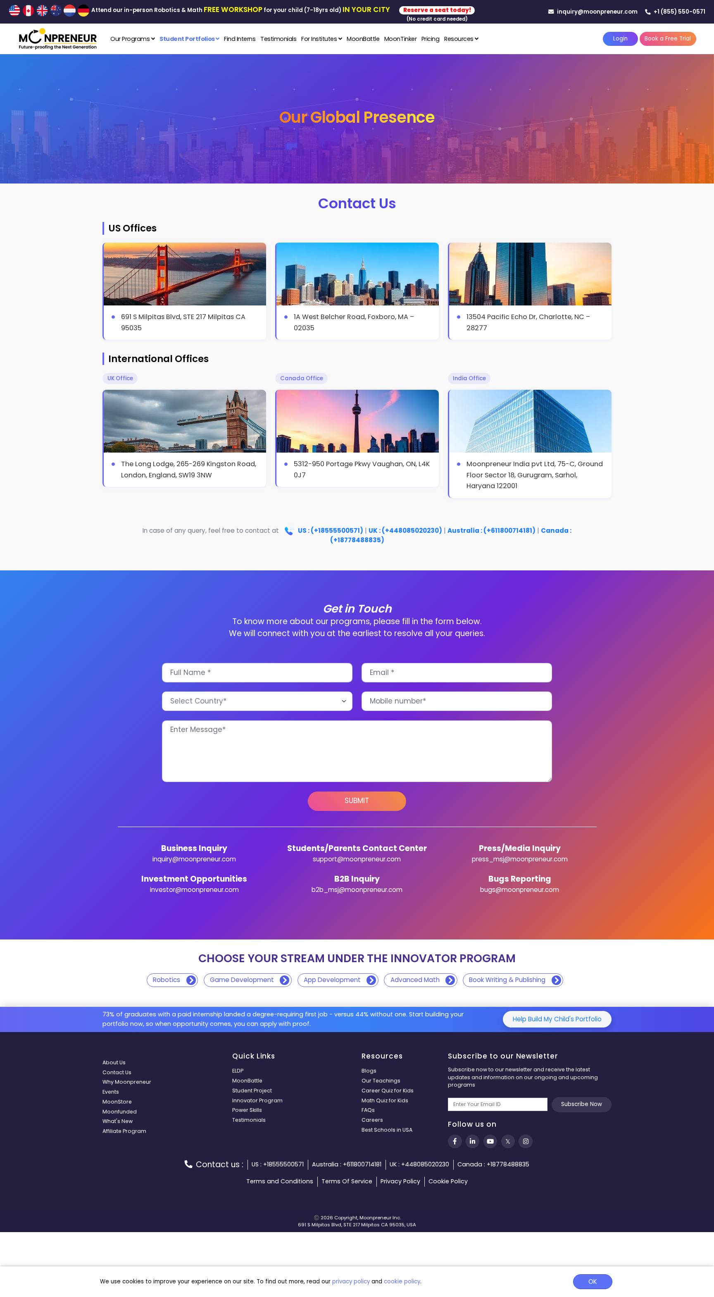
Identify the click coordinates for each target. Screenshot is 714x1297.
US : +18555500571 (278, 1164)
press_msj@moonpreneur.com (520, 859)
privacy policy (351, 1281)
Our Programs (130, 39)
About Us (114, 1062)
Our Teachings (381, 1080)
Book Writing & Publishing (507, 979)
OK (592, 1281)
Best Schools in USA (387, 1129)
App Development (332, 979)
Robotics (166, 979)
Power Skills (247, 1109)
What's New (117, 1121)
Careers (372, 1119)
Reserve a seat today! (437, 10)
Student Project (252, 1090)
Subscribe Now (581, 1104)
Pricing (430, 39)
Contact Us (116, 1072)
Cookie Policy (448, 1181)
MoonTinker (400, 39)
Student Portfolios (187, 39)
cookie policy (402, 1281)
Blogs (369, 1070)
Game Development (242, 979)
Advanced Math (415, 979)
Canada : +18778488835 (493, 1164)
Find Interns (239, 39)
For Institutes (319, 39)
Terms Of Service (346, 1181)
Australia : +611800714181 (346, 1164)
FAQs (368, 1109)
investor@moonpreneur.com (194, 889)
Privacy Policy (400, 1181)
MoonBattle (363, 39)
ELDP (237, 1070)
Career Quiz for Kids (388, 1090)
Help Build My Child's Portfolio (557, 1019)
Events (110, 1091)
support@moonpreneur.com (357, 859)
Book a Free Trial (668, 39)
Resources (459, 39)
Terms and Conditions (279, 1181)
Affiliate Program (124, 1131)
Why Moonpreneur (126, 1081)
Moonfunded (119, 1111)
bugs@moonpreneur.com (519, 889)
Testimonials (278, 39)
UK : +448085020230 (419, 1164)
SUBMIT (357, 801)
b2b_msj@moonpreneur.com (357, 889)
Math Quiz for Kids (385, 1100)
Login (620, 39)
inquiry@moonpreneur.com (597, 12)
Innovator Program (257, 1100)
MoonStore (117, 1101)
